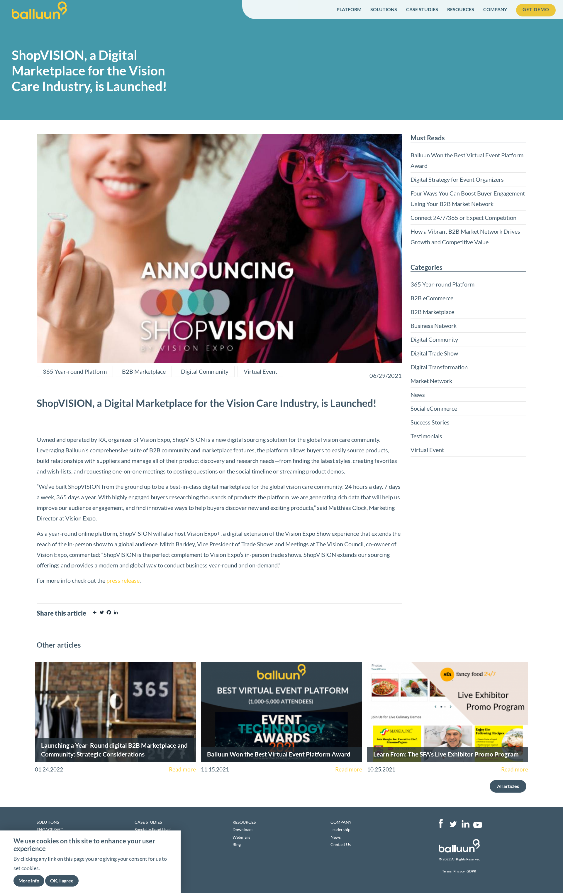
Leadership (340, 829)
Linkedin (465, 823)
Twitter (453, 823)
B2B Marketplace (144, 371)
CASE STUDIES (422, 9)
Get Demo (536, 9)
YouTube (478, 823)
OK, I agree (62, 881)
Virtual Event (260, 371)
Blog (237, 844)
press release (123, 580)
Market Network (431, 380)
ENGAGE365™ (50, 829)
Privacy (459, 871)
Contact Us (340, 844)
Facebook (441, 823)
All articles (508, 786)
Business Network (434, 325)
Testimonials (426, 435)
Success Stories (430, 422)
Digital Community (204, 371)
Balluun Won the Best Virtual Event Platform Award (467, 160)
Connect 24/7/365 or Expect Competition (463, 217)
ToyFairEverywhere (152, 851)
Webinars (241, 837)
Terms (447, 871)
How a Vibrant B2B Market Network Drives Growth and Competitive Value (465, 236)
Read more (182, 769)
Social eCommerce (434, 408)
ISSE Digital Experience (156, 844)
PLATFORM (349, 9)
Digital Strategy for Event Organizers (457, 179)
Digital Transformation (439, 366)
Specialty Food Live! (153, 829)
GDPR (471, 871)
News (418, 394)
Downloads (243, 829)
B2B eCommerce (432, 297)
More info (28, 881)
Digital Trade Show (434, 353)
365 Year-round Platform (75, 371)
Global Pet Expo (149, 837)
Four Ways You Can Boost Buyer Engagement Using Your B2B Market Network (468, 198)
